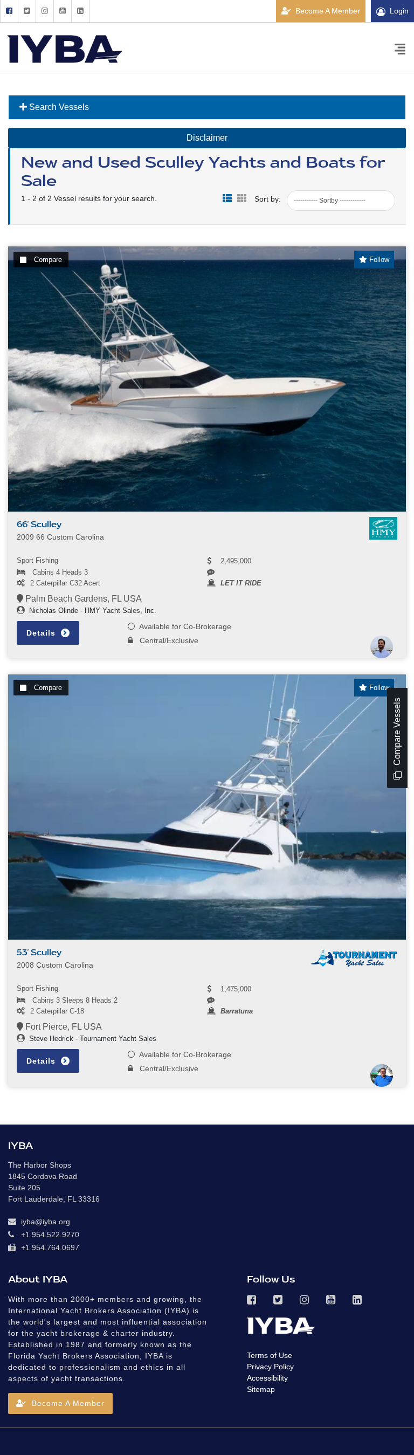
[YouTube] (62, 11)
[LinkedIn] (80, 11)
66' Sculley (39, 524)
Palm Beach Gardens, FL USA (82, 598)
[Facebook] (9, 11)
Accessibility (267, 1378)
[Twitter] (27, 11)
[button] (60, 1403)
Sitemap (261, 1389)
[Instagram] (44, 11)
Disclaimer (207, 137)
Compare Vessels (397, 733)
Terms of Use (269, 1355)
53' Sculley (39, 952)
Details (42, 633)
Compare (48, 260)
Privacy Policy (270, 1366)
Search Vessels (58, 107)
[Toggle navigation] (400, 48)
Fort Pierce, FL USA (62, 1026)
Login (399, 10)
